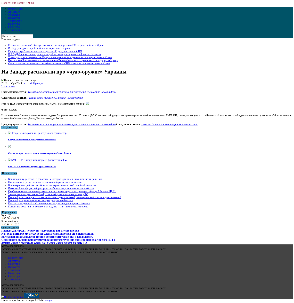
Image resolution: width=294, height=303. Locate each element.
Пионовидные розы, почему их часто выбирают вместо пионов (45, 182)
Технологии (15, 20)
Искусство (14, 17)
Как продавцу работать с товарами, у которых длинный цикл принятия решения (55, 179)
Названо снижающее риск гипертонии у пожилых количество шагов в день (72, 91)
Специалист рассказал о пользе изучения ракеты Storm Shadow (39, 153)
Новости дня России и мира (17, 2)
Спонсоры (14, 26)
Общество (14, 14)
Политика (14, 23)
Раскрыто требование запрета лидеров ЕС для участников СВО (45, 51)
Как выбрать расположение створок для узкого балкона (40, 200)
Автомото (14, 11)
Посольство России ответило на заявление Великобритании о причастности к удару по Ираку (63, 60)
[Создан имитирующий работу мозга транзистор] (37, 133)
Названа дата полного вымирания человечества (55, 97)
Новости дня (15, 8)
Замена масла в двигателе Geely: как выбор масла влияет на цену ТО (48, 194)
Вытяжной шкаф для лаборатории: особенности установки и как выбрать (51, 188)
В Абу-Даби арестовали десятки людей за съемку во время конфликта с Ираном (54, 54)
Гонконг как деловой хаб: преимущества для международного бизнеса (49, 203)
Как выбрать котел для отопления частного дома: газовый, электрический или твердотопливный (64, 197)
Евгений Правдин (33, 83)
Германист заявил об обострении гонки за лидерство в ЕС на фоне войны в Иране (56, 45)
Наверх (47, 300)
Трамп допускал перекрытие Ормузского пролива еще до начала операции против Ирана (60, 57)
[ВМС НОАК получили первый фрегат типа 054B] (38, 160)
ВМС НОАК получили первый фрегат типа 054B (32, 166)
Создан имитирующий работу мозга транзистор (32, 139)
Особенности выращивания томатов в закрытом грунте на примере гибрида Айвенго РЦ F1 (62, 191)
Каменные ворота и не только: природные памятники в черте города (48, 206)
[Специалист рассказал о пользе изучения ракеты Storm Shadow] (9, 146)
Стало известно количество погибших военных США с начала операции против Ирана (59, 63)
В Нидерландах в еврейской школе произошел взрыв (39, 48)
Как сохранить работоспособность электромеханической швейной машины (52, 185)
